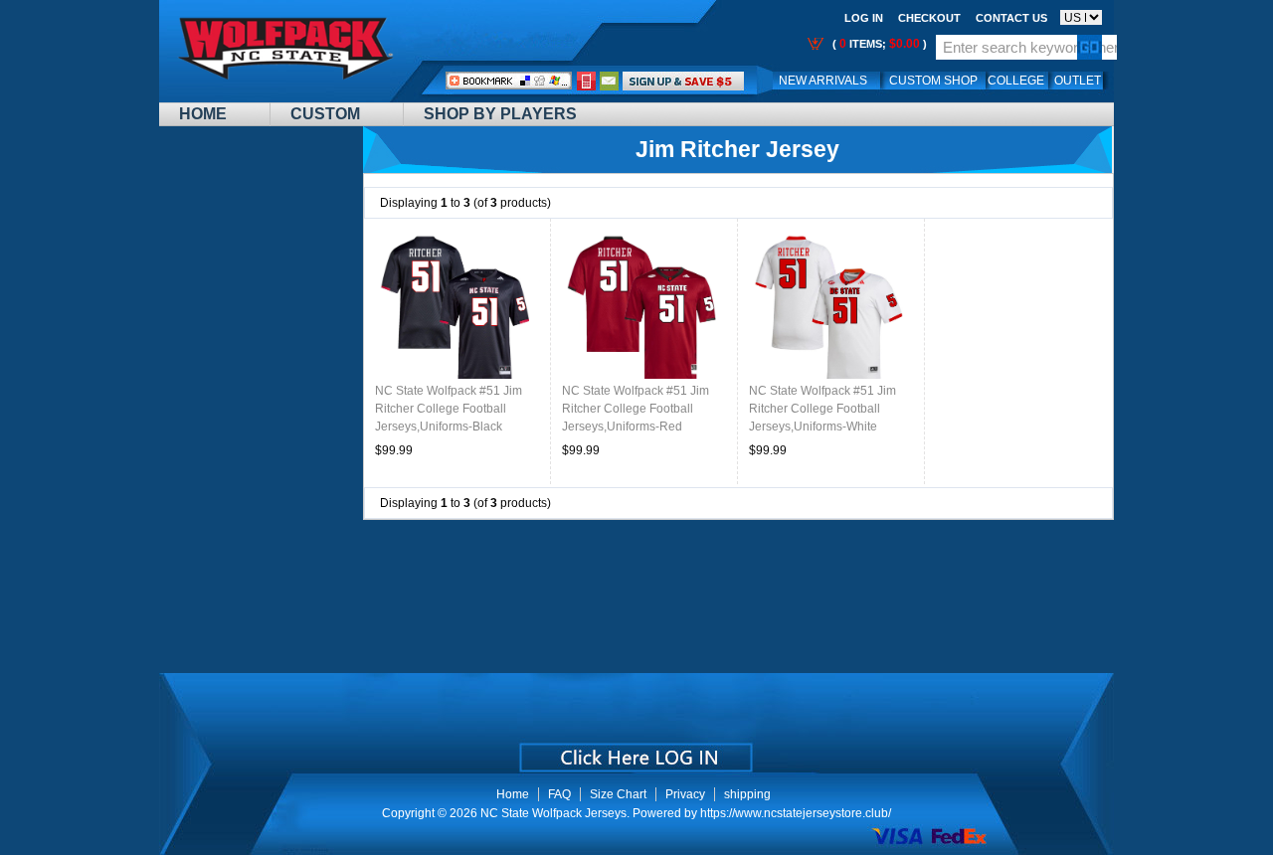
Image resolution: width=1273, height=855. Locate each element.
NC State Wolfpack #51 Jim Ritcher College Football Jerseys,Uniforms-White (822, 408)
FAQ (559, 794)
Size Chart (618, 794)
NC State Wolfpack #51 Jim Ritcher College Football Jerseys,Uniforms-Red (635, 408)
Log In (863, 18)
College (1016, 80)
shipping (747, 794)
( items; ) (878, 44)
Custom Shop (933, 80)
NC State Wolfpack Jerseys (553, 813)
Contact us (1011, 18)
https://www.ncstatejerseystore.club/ (795, 813)
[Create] (634, 751)
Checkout (929, 18)
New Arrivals (823, 80)
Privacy (685, 794)
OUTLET (1077, 80)
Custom (325, 113)
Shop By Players (500, 113)
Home (203, 113)
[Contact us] (610, 80)
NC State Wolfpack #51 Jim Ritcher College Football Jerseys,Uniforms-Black (448, 408)
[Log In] (683, 80)
